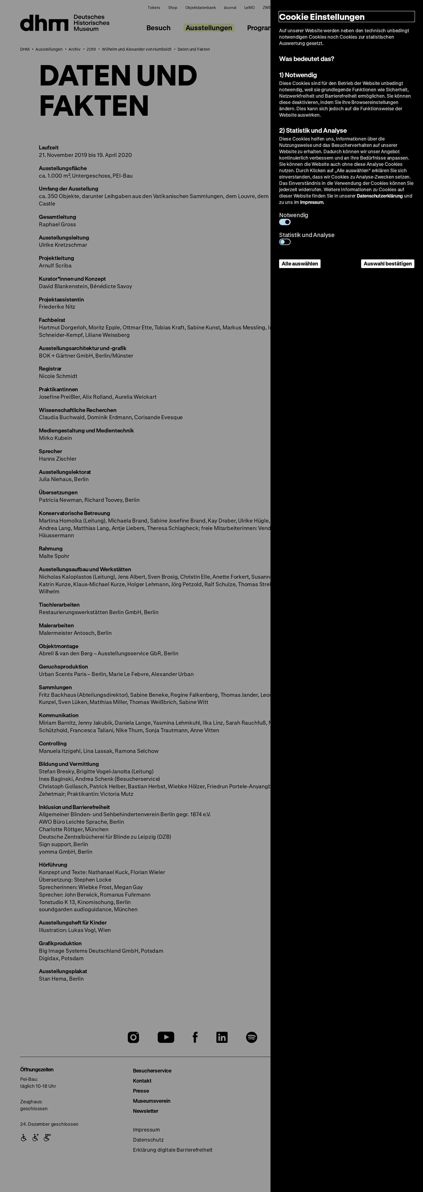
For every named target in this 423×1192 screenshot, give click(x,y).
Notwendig (293, 215)
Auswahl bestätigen (388, 263)
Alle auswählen (300, 263)
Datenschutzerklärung (380, 195)
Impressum (311, 202)
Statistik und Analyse (307, 234)
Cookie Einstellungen (322, 17)
